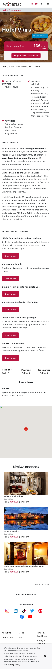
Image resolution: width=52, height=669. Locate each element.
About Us (6, 633)
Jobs (21, 633)
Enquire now (10, 256)
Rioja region (34, 67)
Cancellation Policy (44, 371)
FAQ (21, 637)
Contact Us (7, 637)
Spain (24, 67)
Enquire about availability (26, 55)
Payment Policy (26, 371)
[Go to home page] (12, 4)
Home (4, 67)
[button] (40, 36)
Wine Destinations (13, 10)
